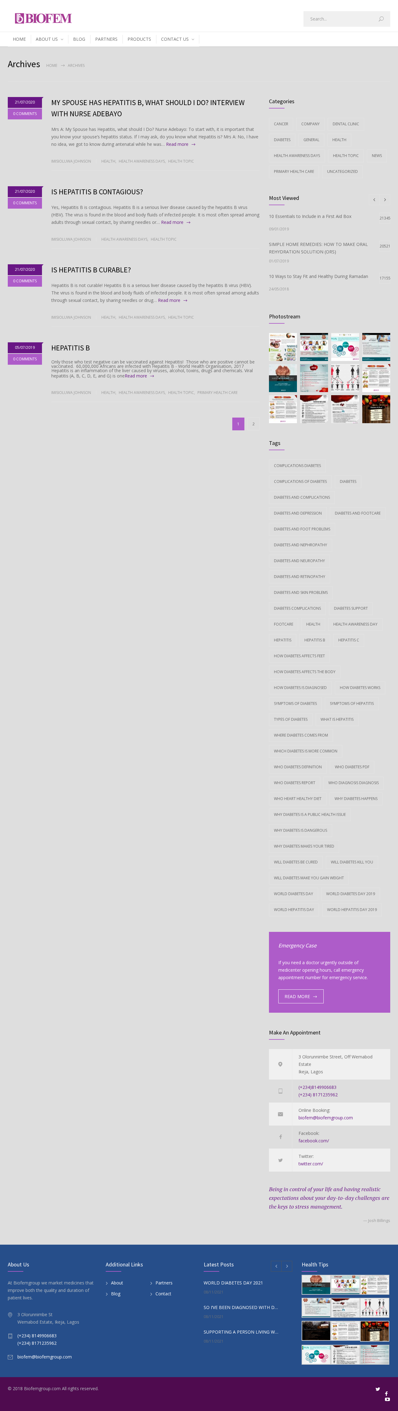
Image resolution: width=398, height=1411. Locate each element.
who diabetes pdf (352, 767)
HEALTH (313, 624)
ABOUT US (47, 39)
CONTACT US (175, 39)
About (117, 1283)
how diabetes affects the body (305, 671)
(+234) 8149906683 (37, 1336)
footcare (283, 624)
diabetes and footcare (358, 513)
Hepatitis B (314, 640)
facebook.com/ (313, 1141)
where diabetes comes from (301, 735)
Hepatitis (282, 640)
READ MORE (297, 996)
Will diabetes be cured (296, 862)
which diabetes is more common (305, 751)
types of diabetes (291, 719)
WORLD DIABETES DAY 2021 (233, 1283)
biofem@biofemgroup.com (325, 1118)
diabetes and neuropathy (299, 560)
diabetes (348, 481)
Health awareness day (355, 624)
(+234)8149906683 (317, 1087)
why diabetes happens (356, 798)
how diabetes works (360, 687)
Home (51, 65)
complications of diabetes (300, 481)
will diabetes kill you (352, 862)
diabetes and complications (302, 497)
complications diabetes (297, 465)
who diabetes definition (298, 767)
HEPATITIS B (70, 348)
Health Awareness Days (142, 161)
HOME (19, 39)
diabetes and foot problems (302, 529)
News (377, 155)
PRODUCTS (139, 39)
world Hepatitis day (294, 909)
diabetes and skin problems (301, 592)
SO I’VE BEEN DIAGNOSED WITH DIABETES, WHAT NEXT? (241, 1307)
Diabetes (282, 139)
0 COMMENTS (25, 113)
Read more (177, 144)
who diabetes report (294, 782)
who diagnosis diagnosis (353, 782)
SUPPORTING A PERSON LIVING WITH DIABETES (241, 1332)
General (311, 139)
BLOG (79, 39)
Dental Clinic (346, 124)
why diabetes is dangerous (300, 830)
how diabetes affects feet (299, 656)
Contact (163, 1294)
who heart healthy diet (298, 798)
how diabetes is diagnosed (300, 687)
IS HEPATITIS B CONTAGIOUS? (97, 192)
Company (310, 124)
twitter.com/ (310, 1164)
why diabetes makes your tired (304, 846)
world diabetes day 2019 (350, 893)
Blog (115, 1294)
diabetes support (351, 608)
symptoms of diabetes (295, 703)
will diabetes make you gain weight (309, 878)
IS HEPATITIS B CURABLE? (91, 270)
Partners (164, 1283)
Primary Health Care (217, 392)
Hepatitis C (348, 640)
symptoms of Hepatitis (352, 703)
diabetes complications (297, 608)
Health (108, 161)
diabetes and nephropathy (300, 545)
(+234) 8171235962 (318, 1095)
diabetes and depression (298, 513)
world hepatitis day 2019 (352, 909)
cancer (281, 124)
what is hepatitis (337, 719)
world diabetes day (293, 893)
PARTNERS (106, 39)
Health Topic (181, 161)
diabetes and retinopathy (299, 576)
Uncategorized (342, 171)
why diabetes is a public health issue (310, 814)
